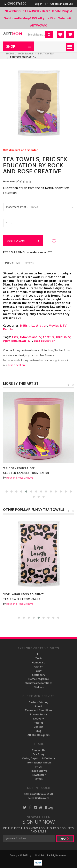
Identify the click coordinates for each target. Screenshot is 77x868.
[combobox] (39, 207)
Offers (39, 779)
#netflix (48, 337)
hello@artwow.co (38, 798)
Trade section (16, 365)
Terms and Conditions (38, 710)
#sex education (44, 340)
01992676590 (16, 3)
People (8, 329)
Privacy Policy (38, 714)
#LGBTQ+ (25, 340)
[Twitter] (24, 807)
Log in (38, 3)
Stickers (39, 687)
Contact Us (38, 750)
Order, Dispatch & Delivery (38, 758)
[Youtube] (41, 807)
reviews (29, 262)
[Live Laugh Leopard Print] (38, 553)
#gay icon (10, 340)
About (38, 706)
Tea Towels (46, 53)
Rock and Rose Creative (19, 477)
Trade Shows (38, 770)
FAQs (38, 766)
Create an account (61, 3)
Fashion (38, 666)
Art (38, 654)
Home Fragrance (38, 678)
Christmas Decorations (38, 683)
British (24, 325)
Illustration (39, 325)
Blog (38, 730)
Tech (38, 658)
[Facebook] (30, 807)
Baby (39, 670)
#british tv (62, 337)
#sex (14, 337)
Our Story (39, 754)
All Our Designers (38, 735)
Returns (38, 722)
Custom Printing (38, 702)
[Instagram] (35, 807)
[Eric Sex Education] (38, 427)
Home (10, 53)
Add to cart (16, 240)
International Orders (39, 762)
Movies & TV (58, 325)
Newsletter (38, 774)
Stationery (38, 674)
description (12, 262)
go (63, 838)
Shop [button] (10, 46)
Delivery (38, 718)
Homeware (25, 53)
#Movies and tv (30, 337)
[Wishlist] (60, 34)
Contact (38, 726)
